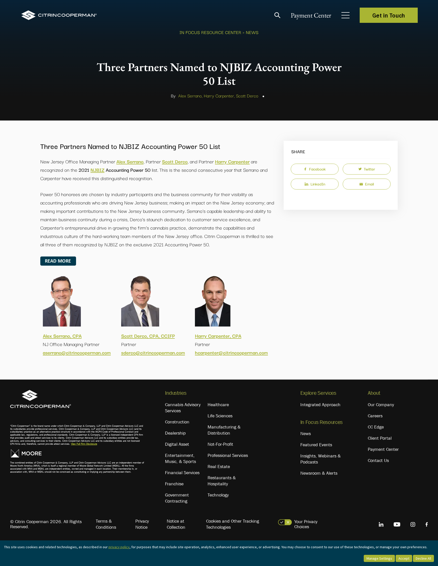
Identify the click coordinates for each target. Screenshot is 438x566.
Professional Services (228, 455)
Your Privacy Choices (305, 524)
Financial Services (182, 472)
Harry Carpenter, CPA (218, 335)
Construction (177, 421)
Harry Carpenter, (219, 95)
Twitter (369, 169)
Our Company (381, 404)
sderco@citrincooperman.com (153, 352)
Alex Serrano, (190, 95)
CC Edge (376, 427)
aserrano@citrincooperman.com (77, 352)
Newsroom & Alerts (318, 473)
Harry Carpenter (232, 161)
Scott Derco (247, 95)
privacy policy (119, 547)
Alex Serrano (129, 161)
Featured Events (316, 444)
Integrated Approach (320, 404)
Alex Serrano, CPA (62, 335)
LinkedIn (318, 184)
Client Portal (380, 438)
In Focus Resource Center (210, 32)
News (305, 433)
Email (369, 184)
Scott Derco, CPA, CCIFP (148, 335)
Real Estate (219, 466)
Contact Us (378, 460)
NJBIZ (97, 170)
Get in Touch (388, 15)
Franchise (174, 483)
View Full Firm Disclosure (84, 443)
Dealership (175, 433)
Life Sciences (220, 415)
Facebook (317, 169)
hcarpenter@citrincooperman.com (231, 352)
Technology (218, 495)
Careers (375, 415)
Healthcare (218, 404)
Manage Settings (379, 558)
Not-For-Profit (220, 444)
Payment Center (311, 15)
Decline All (423, 558)
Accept (403, 558)
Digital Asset (177, 444)
